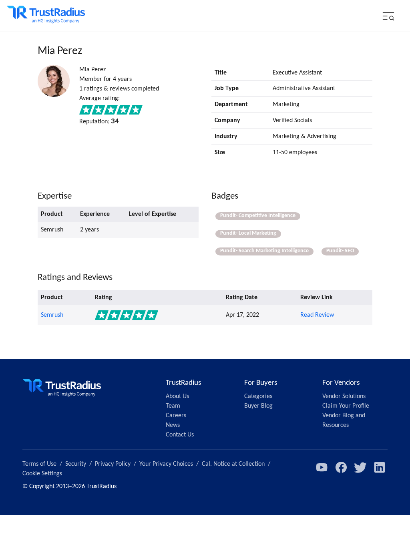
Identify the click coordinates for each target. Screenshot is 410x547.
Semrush (52, 315)
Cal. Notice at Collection (233, 464)
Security (75, 464)
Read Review (317, 315)
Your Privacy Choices (166, 464)
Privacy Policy (113, 464)
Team (173, 406)
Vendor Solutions (344, 396)
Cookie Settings (42, 474)
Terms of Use (39, 464)
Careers (176, 415)
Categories (258, 396)
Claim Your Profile (345, 406)
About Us (177, 396)
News (173, 425)
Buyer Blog (258, 406)
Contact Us (180, 435)
